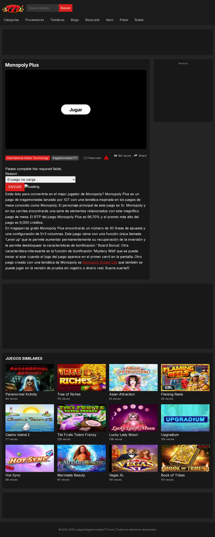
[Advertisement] (107, 42)
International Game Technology (27, 158)
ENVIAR (14, 187)
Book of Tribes (173, 475)
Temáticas (57, 20)
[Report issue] (106, 157)
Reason (11, 174)
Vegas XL (116, 475)
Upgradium (170, 435)
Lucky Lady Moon (123, 435)
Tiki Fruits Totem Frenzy (76, 435)
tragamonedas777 (65, 158)
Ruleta (139, 20)
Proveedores (34, 20)
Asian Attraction (122, 394)
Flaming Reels (172, 394)
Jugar (75, 109)
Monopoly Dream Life (100, 262)
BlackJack (92, 20)
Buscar (65, 8)
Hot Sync (13, 475)
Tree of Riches (69, 394)
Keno (109, 20)
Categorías (11, 20)
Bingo (75, 20)
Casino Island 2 (17, 435)
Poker (124, 20)
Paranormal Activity (21, 394)
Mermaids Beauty (71, 475)
